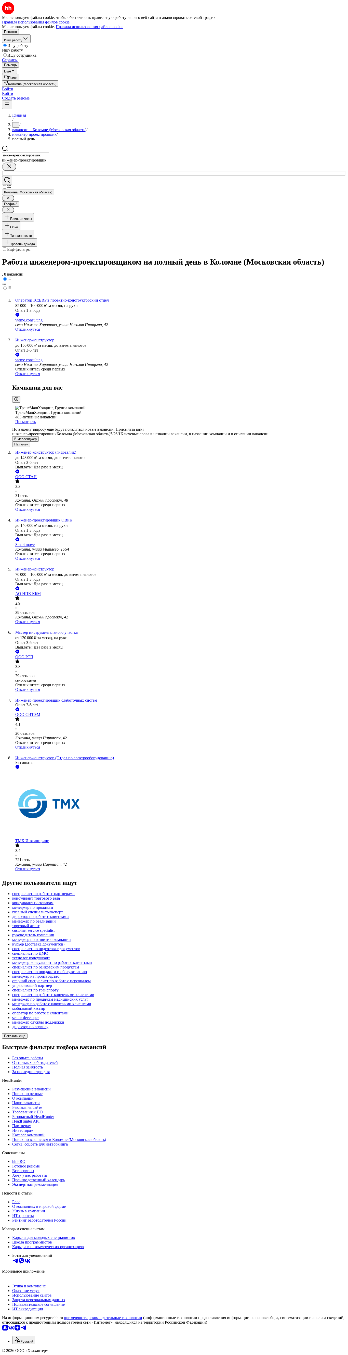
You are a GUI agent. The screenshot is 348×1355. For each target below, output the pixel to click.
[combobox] (25, 155)
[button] (7, 89)
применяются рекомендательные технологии (103, 1317)
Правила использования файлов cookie (89, 26)
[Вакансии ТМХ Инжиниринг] (179, 804)
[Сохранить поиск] (7, 180)
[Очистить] (9, 167)
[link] (10, 77)
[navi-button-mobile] (7, 105)
